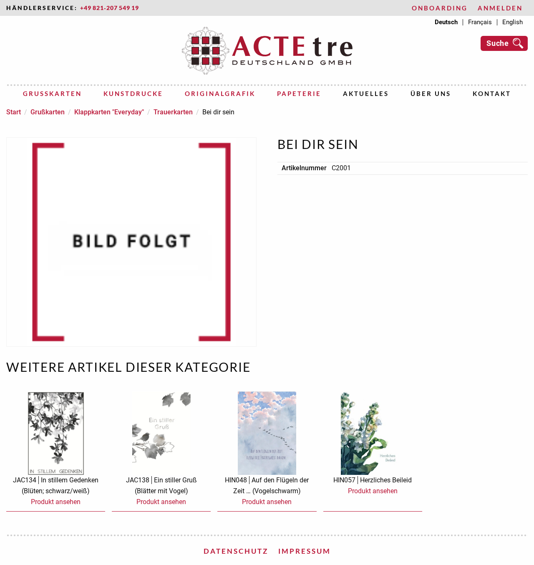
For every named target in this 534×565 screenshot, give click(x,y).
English (512, 22)
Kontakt (492, 93)
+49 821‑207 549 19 (109, 8)
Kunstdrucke (133, 93)
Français (480, 22)
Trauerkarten (173, 112)
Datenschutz (236, 551)
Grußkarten (52, 93)
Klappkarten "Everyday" (109, 112)
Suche (497, 43)
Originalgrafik (220, 93)
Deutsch (446, 22)
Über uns (431, 93)
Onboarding (440, 8)
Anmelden (500, 8)
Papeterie (299, 93)
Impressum (304, 551)
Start (13, 112)
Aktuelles (366, 93)
